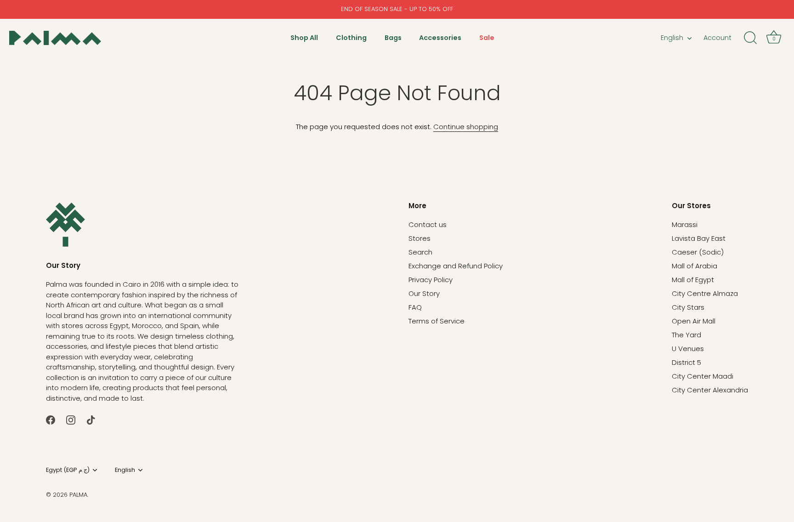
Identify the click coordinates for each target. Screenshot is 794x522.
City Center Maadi (702, 376)
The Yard (686, 335)
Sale (486, 37)
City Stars (688, 307)
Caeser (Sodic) (698, 252)
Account (717, 37)
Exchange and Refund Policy (455, 266)
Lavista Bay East (699, 238)
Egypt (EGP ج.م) (68, 470)
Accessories (440, 37)
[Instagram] (70, 419)
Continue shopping (465, 126)
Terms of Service (436, 321)
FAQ (415, 307)
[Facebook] (50, 419)
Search (420, 252)
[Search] (750, 38)
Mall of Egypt (693, 279)
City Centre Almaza (705, 293)
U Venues (688, 348)
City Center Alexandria (710, 390)
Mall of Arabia (694, 266)
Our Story (424, 293)
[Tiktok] (91, 419)
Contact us (427, 224)
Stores (419, 238)
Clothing (351, 37)
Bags (393, 37)
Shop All (304, 37)
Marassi (685, 224)
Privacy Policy (430, 279)
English (672, 38)
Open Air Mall (693, 321)
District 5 (686, 362)
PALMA (78, 495)
